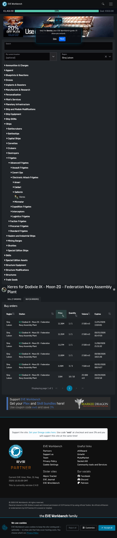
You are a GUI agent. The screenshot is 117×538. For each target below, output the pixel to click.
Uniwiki (81, 454)
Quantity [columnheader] (72, 313)
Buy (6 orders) (32, 299)
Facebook (85, 476)
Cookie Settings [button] (50, 465)
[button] (12, 4)
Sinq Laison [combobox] (67, 58)
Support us (48, 454)
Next (62, 39)
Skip (55, 39)
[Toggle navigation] (111, 4)
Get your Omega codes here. (42, 432)
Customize (90, 528)
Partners (47, 451)
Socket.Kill (82, 461)
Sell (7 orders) (14, 299)
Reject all (72, 528)
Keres (22, 197)
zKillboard (82, 451)
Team (45, 458)
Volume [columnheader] (85, 314)
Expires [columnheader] (98, 314)
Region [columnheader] (9, 314)
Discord (84, 479)
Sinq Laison (9, 323)
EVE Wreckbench (51, 483)
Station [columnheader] (22, 314)
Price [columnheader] (60, 313)
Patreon (84, 483)
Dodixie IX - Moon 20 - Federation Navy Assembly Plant (34, 323)
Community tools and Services (92, 465)
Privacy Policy (32, 533)
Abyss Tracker (50, 476)
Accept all (108, 528)
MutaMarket (83, 458)
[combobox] (27, 56)
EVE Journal (49, 479)
